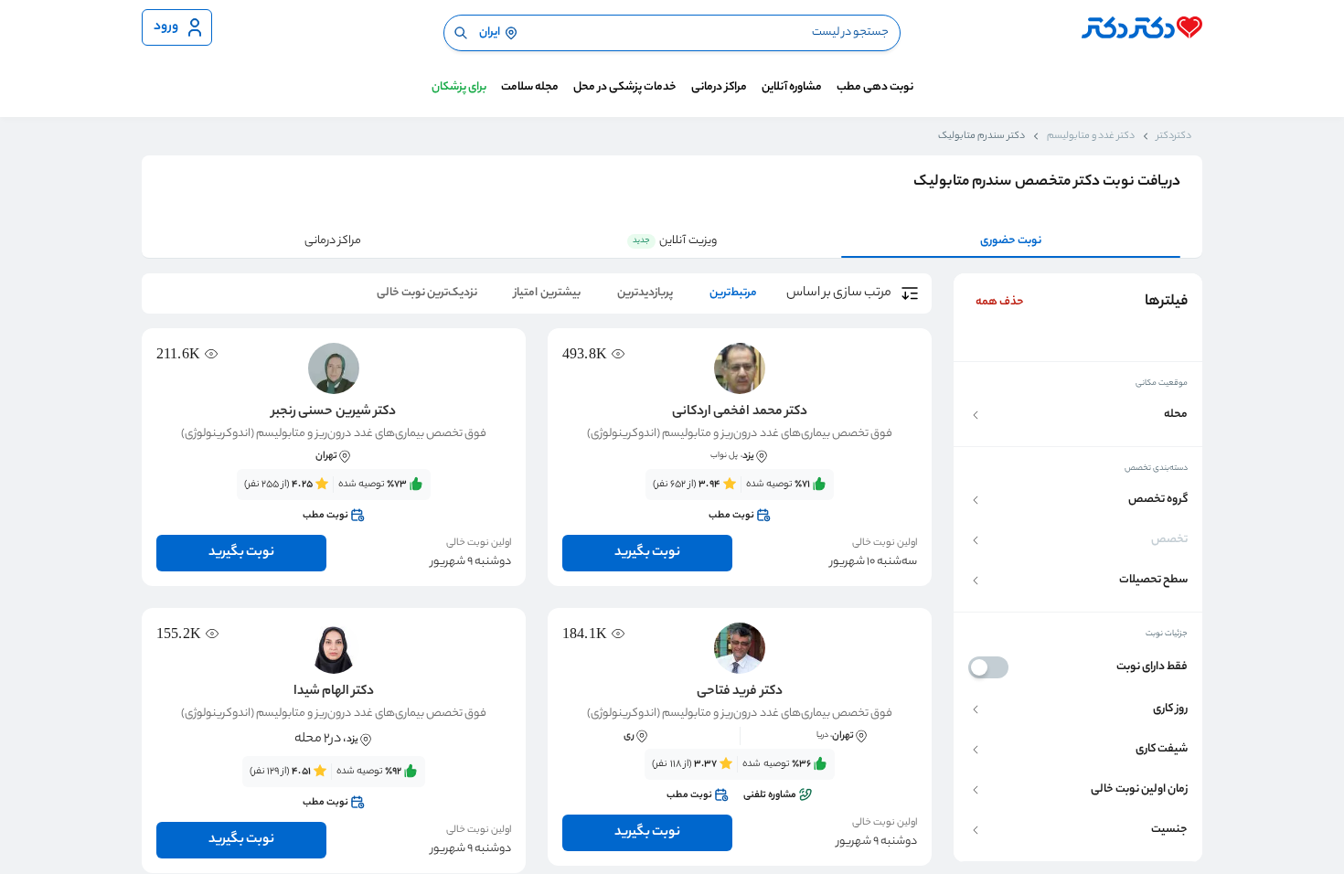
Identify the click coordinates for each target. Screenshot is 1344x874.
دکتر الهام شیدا (333, 692)
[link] (739, 500)
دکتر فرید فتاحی (739, 692)
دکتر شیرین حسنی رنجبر (333, 412)
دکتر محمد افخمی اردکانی (739, 412)
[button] (1078, 414)
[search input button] (460, 33)
